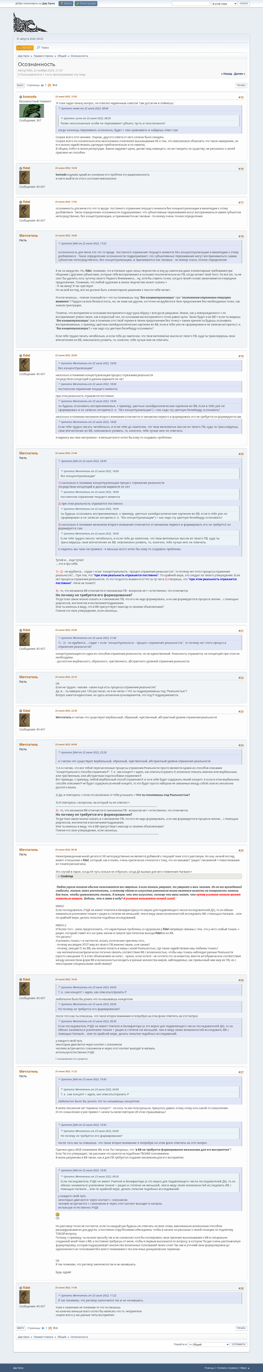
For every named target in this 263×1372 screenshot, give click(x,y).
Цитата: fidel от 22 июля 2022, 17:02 (83, 243)
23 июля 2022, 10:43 (66, 979)
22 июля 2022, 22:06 (66, 629)
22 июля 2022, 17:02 (66, 201)
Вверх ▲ (245, 1367)
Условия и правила (227, 1367)
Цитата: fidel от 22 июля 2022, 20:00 (83, 461)
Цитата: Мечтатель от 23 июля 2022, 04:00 (88, 987)
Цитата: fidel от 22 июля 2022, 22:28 (83, 752)
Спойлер (67, 876)
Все (55, 85)
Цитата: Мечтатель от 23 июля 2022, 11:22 (88, 1295)
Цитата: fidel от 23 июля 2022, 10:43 (83, 1079)
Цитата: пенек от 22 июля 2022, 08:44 (84, 108)
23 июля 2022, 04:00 (66, 744)
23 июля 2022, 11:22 (66, 1071)
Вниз (20, 85)
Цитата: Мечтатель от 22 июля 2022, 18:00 (88, 363)
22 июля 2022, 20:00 (66, 355)
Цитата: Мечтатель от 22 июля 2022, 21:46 (88, 638)
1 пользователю (64, 1058)
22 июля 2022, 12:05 (66, 96)
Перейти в (180, 1344)
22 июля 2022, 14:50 (66, 167)
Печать (241, 85)
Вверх (20, 1328)
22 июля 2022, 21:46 (66, 453)
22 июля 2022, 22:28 (66, 710)
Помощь (209, 1367)
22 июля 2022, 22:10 (66, 676)
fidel (26, 168)
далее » (239, 74)
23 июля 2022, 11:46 (66, 1287)
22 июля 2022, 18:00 (66, 235)
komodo (30, 96)
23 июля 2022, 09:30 (66, 849)
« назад (226, 74)
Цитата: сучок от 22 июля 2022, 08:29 (87, 118)
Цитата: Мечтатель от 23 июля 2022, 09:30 (88, 1021)
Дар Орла (18, 1368)
